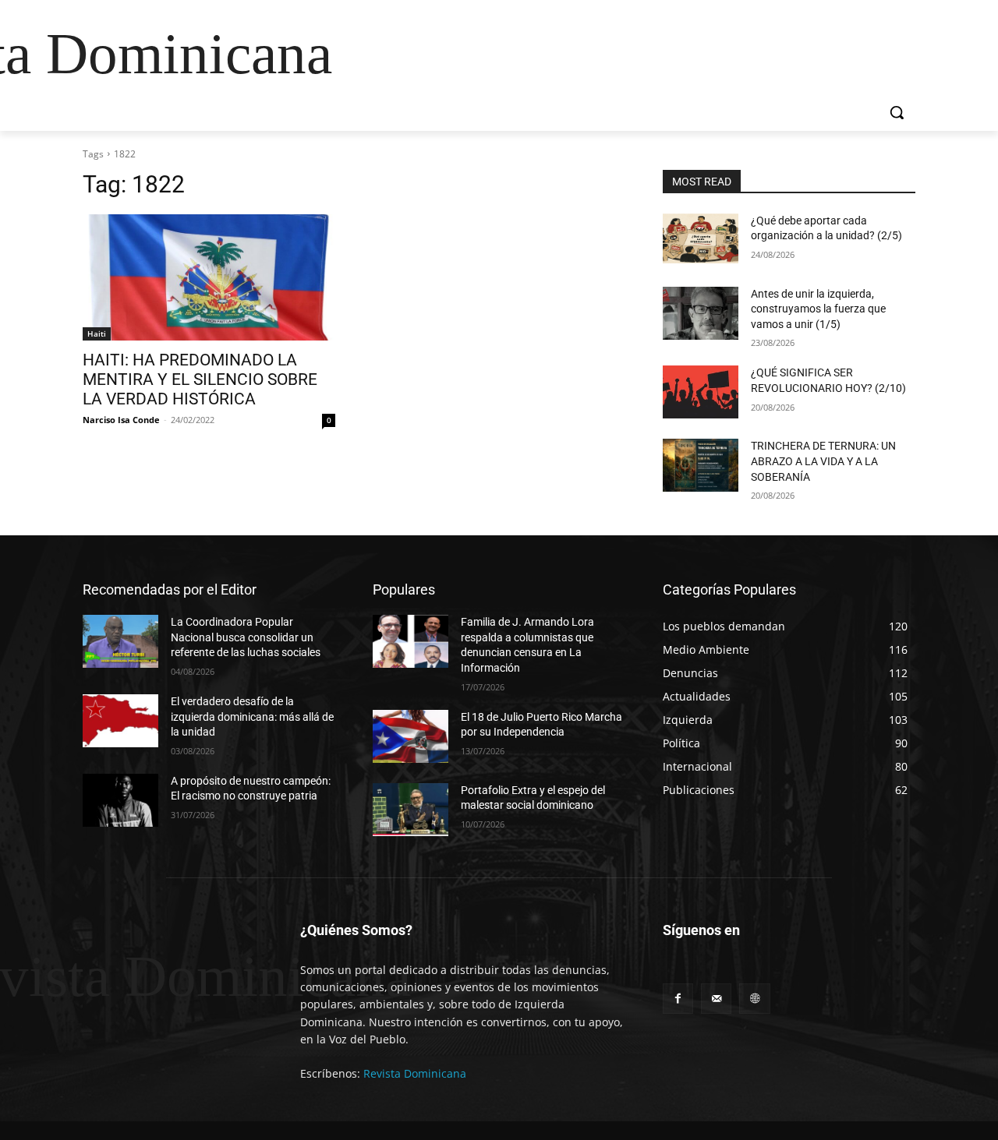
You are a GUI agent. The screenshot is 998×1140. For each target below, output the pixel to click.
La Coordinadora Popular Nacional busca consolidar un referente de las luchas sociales (245, 637)
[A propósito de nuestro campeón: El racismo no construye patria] (120, 800)
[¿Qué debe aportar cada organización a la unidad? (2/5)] (700, 240)
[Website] (754, 998)
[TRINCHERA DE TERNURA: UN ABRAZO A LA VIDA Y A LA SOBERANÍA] (700, 465)
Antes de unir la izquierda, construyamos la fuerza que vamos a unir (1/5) (818, 309)
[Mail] (716, 998)
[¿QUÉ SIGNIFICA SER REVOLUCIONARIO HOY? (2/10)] (700, 391)
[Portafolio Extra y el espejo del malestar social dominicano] (410, 809)
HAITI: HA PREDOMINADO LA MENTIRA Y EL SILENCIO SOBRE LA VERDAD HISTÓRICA (200, 379)
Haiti (96, 333)
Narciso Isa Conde (121, 419)
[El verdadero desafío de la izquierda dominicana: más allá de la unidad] (120, 720)
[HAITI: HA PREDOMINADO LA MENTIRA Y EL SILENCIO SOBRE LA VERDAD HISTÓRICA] (209, 277)
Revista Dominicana (414, 1073)
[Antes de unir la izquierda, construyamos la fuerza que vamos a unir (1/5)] (700, 313)
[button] (896, 112)
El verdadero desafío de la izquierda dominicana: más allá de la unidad (252, 716)
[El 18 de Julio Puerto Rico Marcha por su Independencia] (410, 736)
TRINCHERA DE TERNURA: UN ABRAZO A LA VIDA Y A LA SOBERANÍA (823, 460)
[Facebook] (678, 998)
